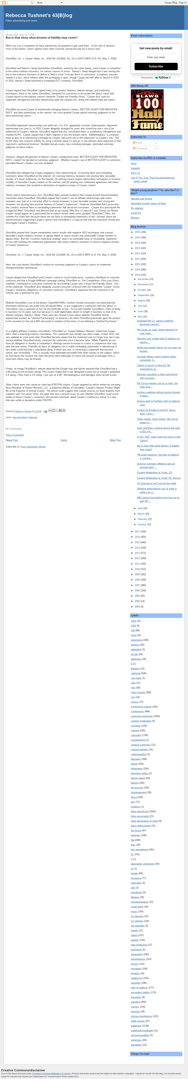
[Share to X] (57, 410)
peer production (139, 944)
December (143, 279)
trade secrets (138, 1021)
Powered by (147, 77)
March (141, 513)
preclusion (136, 949)
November (143, 284)
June (141, 311)
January (142, 524)
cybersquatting (139, 754)
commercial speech (141, 706)
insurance (136, 878)
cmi (133, 697)
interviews (136, 883)
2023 (138, 248)
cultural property (139, 749)
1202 (133, 625)
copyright (136, 735)
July (140, 305)
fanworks (135, 835)
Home (64, 440)
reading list (136, 978)
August (142, 300)
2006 (138, 590)
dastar (134, 763)
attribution (136, 659)
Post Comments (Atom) (33, 446)
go (132, 868)
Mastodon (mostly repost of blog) (148, 203)
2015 (138, 542)
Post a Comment (15, 435)
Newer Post (12, 440)
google (134, 873)
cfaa (133, 682)
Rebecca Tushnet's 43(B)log (39, 15)
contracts (136, 725)
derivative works (139, 773)
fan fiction (136, 830)
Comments (141, 148)
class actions (138, 692)
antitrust (135, 644)
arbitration (136, 649)
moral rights (137, 906)
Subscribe (156, 66)
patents (135, 940)
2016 (138, 536)
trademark (32, 417)
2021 (138, 259)
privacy (135, 963)
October (142, 290)
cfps (133, 687)
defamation (137, 768)
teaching (135, 1011)
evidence (135, 806)
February (143, 519)
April (140, 508)
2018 (138, 275)
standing (135, 1002)
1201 (133, 621)
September (144, 295)
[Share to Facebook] (60, 410)
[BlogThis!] (53, 410)
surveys (135, 1006)
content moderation (141, 721)
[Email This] (50, 410)
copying (135, 730)
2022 (138, 253)
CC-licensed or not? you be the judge (156, 483)
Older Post (115, 440)
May (140, 316)
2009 (138, 574)
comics (135, 702)
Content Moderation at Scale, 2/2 (154, 472)
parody (134, 930)
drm (133, 802)
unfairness (136, 1040)
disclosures (137, 787)
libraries (135, 897)
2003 (138, 606)
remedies (136, 983)
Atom (134, 163)
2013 (138, 553)
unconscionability (140, 1035)
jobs (133, 887)
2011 (138, 563)
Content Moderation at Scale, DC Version (159, 478)
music (134, 911)
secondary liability (140, 992)
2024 (138, 242)
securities (136, 997)
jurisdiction (136, 892)
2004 (138, 601)
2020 (138, 264)
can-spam (136, 678)
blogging (135, 668)
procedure (136, 968)
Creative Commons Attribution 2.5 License (52, 1073)
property (135, 973)
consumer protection (142, 716)
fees (133, 844)
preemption (137, 954)
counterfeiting (138, 740)
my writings (137, 921)
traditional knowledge (142, 1030)
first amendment (139, 849)
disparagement (139, 792)
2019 (138, 269)
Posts (138, 142)
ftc (132, 854)
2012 (138, 558)
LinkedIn (135, 168)
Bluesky (135, 217)
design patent (138, 778)
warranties (136, 1044)
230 (133, 630)
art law (134, 654)
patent (134, 935)
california (135, 673)
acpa (133, 635)
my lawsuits (137, 916)
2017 (138, 531)
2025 (138, 237)
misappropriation (139, 902)
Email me (136, 213)
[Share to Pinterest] (64, 410)
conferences (137, 711)
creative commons (141, 744)
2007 (138, 585)
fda (132, 840)
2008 (138, 579)
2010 (138, 569)
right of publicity (139, 987)
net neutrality (138, 925)
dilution (134, 782)
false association (140, 816)
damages (136, 759)
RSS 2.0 (135, 173)
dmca (134, 797)
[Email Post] (45, 411)
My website (137, 208)
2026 (138, 232)
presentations (138, 959)
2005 (138, 595)
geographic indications (143, 863)
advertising (136, 640)
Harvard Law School (141, 198)
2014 (138, 547)
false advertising (20, 417)
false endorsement (141, 825)
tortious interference (141, 1016)
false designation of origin (144, 821)
